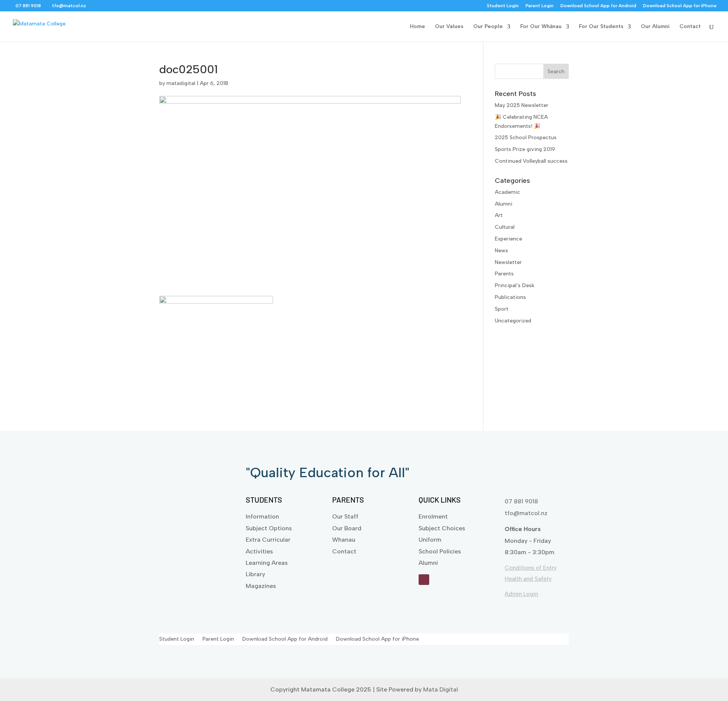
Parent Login (540, 5)
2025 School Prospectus (526, 137)
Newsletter (508, 262)
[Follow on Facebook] (424, 579)
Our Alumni (655, 27)
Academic (507, 192)
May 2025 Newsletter (521, 105)
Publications (510, 297)
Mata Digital (440, 689)
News (501, 250)
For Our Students (601, 27)
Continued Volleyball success (531, 161)
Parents (504, 273)
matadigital (180, 83)
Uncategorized (513, 320)
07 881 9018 (521, 501)
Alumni (503, 204)
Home (417, 27)
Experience (508, 239)
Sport (501, 309)
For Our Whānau (541, 27)
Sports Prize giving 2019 (525, 149)
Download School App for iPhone (680, 5)
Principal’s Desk (514, 285)
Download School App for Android (598, 5)
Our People (488, 27)
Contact (690, 27)
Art (499, 215)
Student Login (503, 5)
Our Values (449, 27)
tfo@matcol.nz (526, 513)
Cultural (505, 227)
